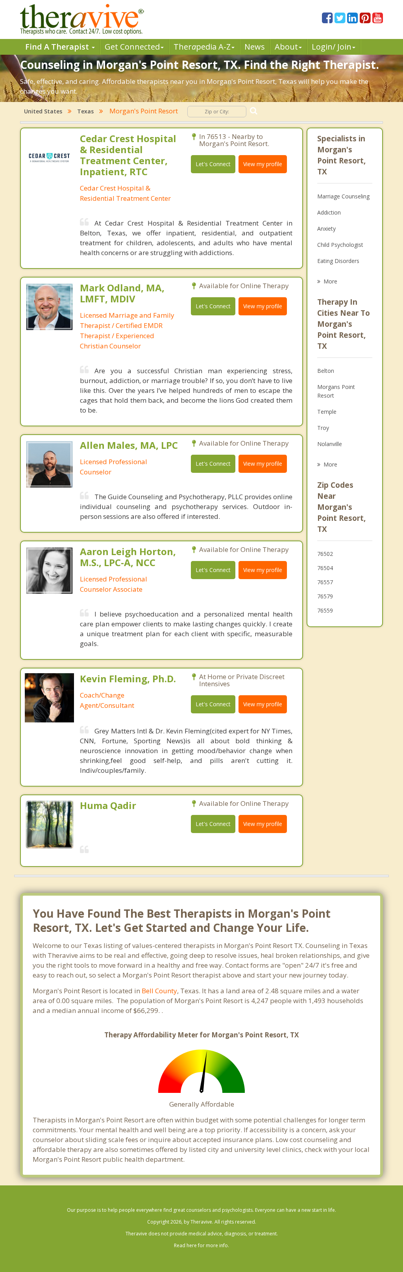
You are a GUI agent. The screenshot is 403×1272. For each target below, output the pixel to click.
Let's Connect (213, 164)
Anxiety (326, 228)
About (286, 46)
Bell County (159, 990)
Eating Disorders (338, 261)
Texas (85, 111)
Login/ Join (331, 46)
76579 (325, 596)
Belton (325, 370)
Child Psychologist (340, 244)
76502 (325, 553)
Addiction (329, 212)
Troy (323, 427)
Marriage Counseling (343, 196)
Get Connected (132, 46)
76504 (325, 568)
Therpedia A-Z (202, 46)
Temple (326, 411)
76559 (325, 610)
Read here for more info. (201, 1245)
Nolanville (329, 444)
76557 (325, 582)
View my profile (262, 164)
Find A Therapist (58, 46)
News (254, 46)
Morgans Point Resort (336, 391)
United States (43, 111)
